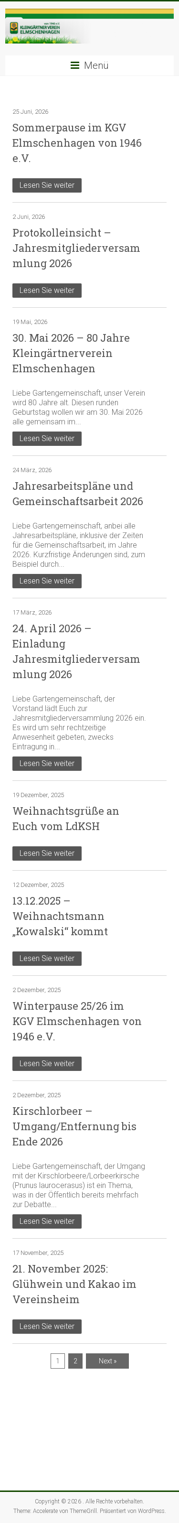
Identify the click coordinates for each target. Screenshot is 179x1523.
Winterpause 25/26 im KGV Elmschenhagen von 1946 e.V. (77, 1021)
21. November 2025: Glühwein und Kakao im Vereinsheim (74, 1284)
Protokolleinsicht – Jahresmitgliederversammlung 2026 (76, 248)
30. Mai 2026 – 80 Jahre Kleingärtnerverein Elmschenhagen (71, 353)
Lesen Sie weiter (47, 185)
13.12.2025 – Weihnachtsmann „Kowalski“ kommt (60, 916)
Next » (107, 1361)
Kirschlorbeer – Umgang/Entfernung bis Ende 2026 (74, 1126)
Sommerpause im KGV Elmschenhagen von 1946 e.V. (77, 142)
